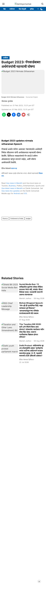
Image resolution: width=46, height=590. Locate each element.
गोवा (4, 9)
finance (5, 218)
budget (28, 218)
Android (17, 193)
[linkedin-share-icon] (19, 116)
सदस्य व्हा (14, 168)
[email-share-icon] (24, 116)
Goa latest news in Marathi (12, 188)
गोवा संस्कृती (22, 9)
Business (12, 186)
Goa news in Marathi (14, 183)
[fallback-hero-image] (9, 287)
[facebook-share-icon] (14, 116)
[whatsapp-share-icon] (4, 116)
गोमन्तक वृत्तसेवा (7, 101)
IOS (25, 193)
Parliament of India (16, 218)
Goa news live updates (10, 191)
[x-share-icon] (9, 116)
